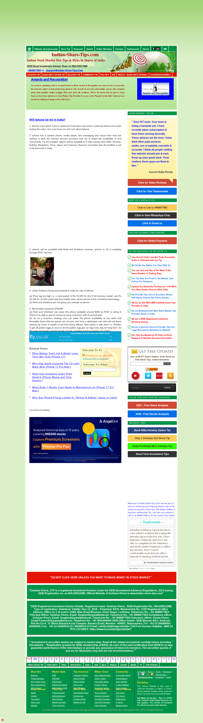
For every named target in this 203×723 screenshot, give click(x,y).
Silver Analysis (121, 681)
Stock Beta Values (102, 681)
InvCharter (141, 671)
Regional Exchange (59, 685)
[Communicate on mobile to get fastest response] (138, 674)
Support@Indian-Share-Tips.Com (64, 70)
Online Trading (100, 678)
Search (167, 388)
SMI (110, 340)
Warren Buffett (79, 681)
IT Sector (119, 702)
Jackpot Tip (33, 74)
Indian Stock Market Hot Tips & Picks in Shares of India (66, 60)
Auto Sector (120, 692)
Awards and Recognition (49, 79)
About (146, 48)
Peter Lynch (78, 685)
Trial (64, 665)
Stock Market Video (80, 692)
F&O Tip (104, 74)
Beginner (34, 675)
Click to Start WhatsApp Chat (152, 215)
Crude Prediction (122, 685)
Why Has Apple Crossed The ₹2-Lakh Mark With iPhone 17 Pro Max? (56, 365)
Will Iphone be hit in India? (47, 120)
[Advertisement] (28, 22)
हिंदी (165, 48)
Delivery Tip (73, 74)
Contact (119, 48)
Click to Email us (152, 223)
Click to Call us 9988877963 (152, 207)
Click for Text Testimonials (152, 191)
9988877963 (34, 70)
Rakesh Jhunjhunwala (46, 48)
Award (89, 48)
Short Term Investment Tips (152, 454)
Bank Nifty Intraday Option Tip (152, 430)
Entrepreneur (78, 696)
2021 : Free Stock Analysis (152, 405)
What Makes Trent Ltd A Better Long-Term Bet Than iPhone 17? (55, 355)
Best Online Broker (38, 685)
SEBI (54, 675)
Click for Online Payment (152, 241)
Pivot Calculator (101, 692)
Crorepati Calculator (102, 699)
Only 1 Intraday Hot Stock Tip (152, 438)
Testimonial (133, 48)
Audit (168, 677)
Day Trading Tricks (38, 681)
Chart (123, 665)
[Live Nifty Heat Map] (148, 674)
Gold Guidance (122, 678)
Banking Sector (122, 705)
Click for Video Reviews (152, 182)
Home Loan (35, 702)
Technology (35, 699)
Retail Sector (121, 699)
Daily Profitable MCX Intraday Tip (152, 446)
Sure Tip (65, 48)
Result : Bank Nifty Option (132, 74)
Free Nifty (52, 665)
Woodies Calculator (102, 696)
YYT (110, 337)
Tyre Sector (120, 696)
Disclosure (167, 671)
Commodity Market (123, 675)
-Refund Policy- (161, 674)
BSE (96, 665)
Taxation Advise (79, 699)
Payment (78, 48)
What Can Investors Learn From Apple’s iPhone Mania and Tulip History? (52, 377)
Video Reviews (104, 48)
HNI (113, 74)
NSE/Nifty (56, 678)
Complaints (159, 677)
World (113, 665)
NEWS (133, 665)
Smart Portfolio (79, 678)
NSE (87, 665)
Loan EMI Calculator (102, 702)
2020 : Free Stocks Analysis (152, 414)
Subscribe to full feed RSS (98, 355)
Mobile (33, 692)
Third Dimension (58, 692)
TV (141, 665)
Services (75, 665)
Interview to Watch (80, 675)
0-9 (174, 658)
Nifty (35, 658)
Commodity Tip (90, 74)
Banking (34, 705)
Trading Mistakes (37, 678)
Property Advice (101, 685)
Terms (158, 671)
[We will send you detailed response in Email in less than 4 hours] (143, 674)
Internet (34, 696)
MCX (104, 665)
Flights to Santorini (66, 340)
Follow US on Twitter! (97, 359)
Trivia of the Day (58, 705)
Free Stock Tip (35, 665)
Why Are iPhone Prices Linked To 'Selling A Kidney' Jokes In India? (74, 397)
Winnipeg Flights (65, 337)
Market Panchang (59, 702)
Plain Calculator (101, 705)
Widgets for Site (79, 702)
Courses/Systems (159, 74)
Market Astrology (58, 696)
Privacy (151, 671)
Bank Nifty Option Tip (53, 74)
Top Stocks (152, 665)
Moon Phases (57, 699)
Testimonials (144, 568)
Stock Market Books (102, 675)
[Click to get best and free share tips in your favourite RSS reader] (152, 674)
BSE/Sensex (57, 681)
